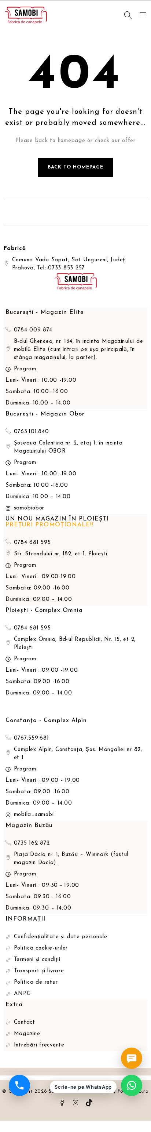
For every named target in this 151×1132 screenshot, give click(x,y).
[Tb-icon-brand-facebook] (62, 1102)
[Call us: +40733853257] (19, 1085)
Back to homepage (76, 167)
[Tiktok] (89, 1102)
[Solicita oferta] (131, 1058)
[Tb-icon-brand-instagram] (75, 1102)
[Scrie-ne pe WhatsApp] (131, 1085)
